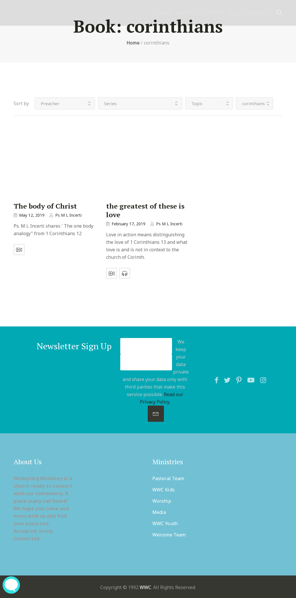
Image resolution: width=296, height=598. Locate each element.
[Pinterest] (239, 380)
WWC (145, 587)
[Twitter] (227, 380)
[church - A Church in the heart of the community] (33, 19)
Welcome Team (169, 535)
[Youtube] (250, 380)
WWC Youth (165, 523)
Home (164, 13)
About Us (188, 13)
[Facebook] (216, 380)
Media (159, 512)
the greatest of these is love (145, 210)
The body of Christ (45, 206)
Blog (235, 13)
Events (214, 13)
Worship (161, 501)
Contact (258, 13)
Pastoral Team (168, 478)
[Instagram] (263, 380)
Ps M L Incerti (68, 215)
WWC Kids (163, 489)
